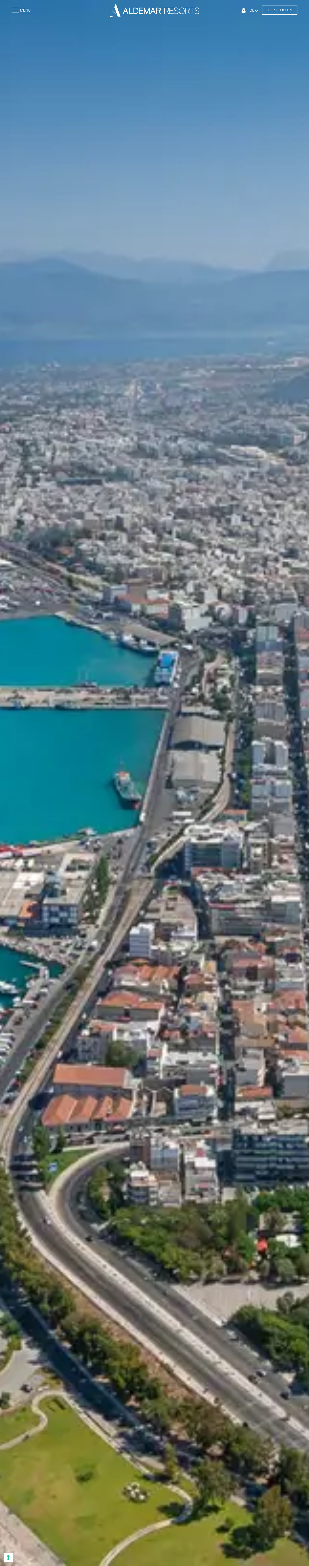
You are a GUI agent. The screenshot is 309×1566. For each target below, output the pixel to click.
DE (252, 10)
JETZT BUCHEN (279, 10)
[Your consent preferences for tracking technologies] (8, 1557)
